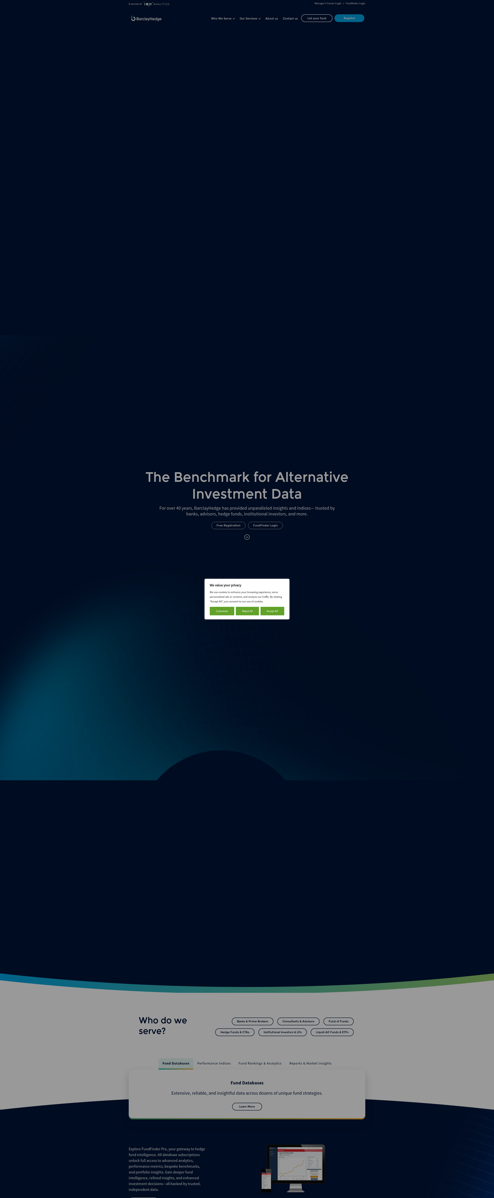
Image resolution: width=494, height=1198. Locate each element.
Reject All (247, 611)
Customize (222, 611)
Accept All (272, 611)
